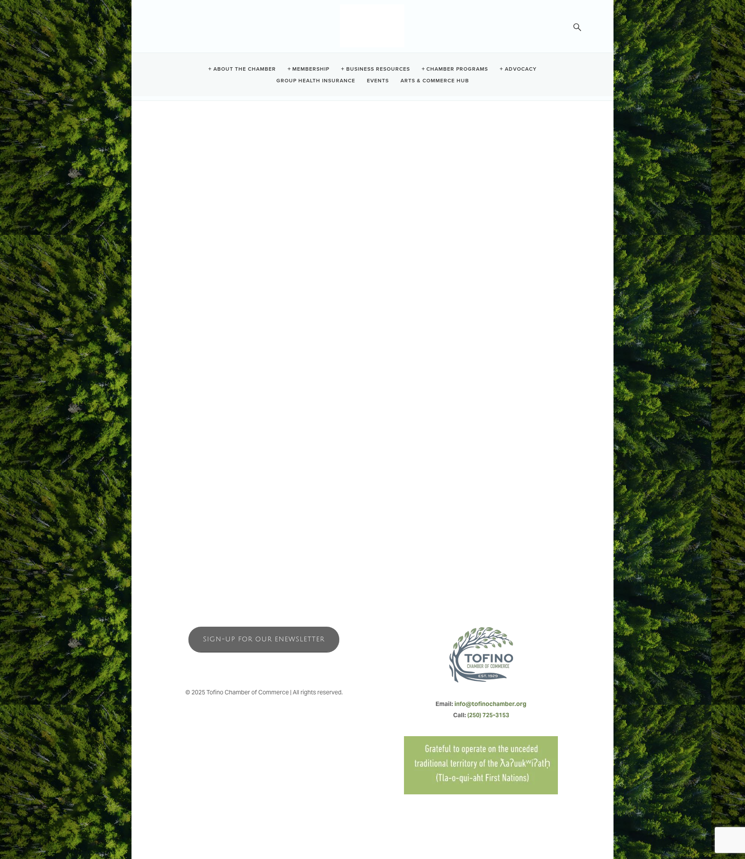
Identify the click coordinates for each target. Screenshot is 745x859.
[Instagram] (264, 665)
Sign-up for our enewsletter (264, 639)
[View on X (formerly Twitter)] (210, 213)
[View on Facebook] (194, 213)
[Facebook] (245, 665)
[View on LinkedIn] (177, 213)
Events (378, 80)
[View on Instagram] (227, 213)
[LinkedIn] (283, 665)
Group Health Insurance (315, 80)
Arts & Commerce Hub (435, 80)
